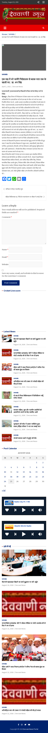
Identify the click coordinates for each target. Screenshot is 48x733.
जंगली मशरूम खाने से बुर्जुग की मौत (25, 438)
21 (30, 477)
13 (24, 472)
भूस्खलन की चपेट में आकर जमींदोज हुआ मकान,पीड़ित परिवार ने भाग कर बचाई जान (27, 425)
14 (30, 472)
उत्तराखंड (5, 74)
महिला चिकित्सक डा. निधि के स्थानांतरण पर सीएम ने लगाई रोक (24, 197)
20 (24, 477)
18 (11, 477)
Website (5, 264)
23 (43, 477)
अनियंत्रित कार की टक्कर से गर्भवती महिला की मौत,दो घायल (21, 710)
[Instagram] (22, 725)
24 (5, 481)
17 (5, 477)
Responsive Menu (38, 2)
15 (37, 472)
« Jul (3, 490)
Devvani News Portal (30, 729)
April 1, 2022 (6, 86)
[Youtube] (29, 725)
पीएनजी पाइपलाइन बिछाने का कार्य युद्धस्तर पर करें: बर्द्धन (20, 582)
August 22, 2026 (19, 373)
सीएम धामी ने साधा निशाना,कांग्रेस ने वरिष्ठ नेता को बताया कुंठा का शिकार (29, 368)
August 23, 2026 (19, 358)
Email (5, 257)
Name (5, 250)
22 (37, 477)
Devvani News (18, 86)
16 (43, 472)
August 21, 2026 (19, 415)
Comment (7, 217)
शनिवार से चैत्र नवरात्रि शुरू (14, 189)
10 (5, 472)
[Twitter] (25, 725)
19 (17, 477)
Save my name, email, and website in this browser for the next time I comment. (23, 274)
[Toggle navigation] (5, 28)
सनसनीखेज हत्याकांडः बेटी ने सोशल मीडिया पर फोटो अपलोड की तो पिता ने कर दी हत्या (29, 354)
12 (17, 472)
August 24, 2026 (19, 344)
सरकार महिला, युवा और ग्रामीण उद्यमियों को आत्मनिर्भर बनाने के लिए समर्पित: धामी (28, 411)
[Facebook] (18, 725)
